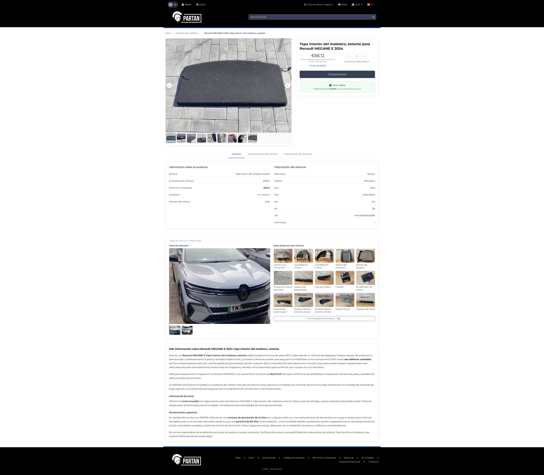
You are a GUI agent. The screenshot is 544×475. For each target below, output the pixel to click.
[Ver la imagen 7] (232, 138)
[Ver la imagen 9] (252, 138)
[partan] (186, 459)
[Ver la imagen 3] (191, 138)
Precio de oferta (318, 65)
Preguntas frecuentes (349, 461)
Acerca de (349, 457)
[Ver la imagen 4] (201, 138)
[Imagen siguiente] (287, 85)
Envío (251, 457)
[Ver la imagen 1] (171, 138)
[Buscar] (373, 17)
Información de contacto (298, 154)
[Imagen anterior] (169, 85)
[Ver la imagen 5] (211, 138)
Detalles (236, 154)
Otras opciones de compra (262, 154)
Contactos (373, 461)
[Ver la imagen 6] (222, 138)
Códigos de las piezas (294, 457)
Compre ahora (337, 74)
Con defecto (264, 194)
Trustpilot (369, 457)
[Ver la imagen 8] (242, 138)
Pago (238, 457)
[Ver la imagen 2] (181, 138)
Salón (168, 33)
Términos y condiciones (324, 457)
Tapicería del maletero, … (188, 33)
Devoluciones (269, 457)
